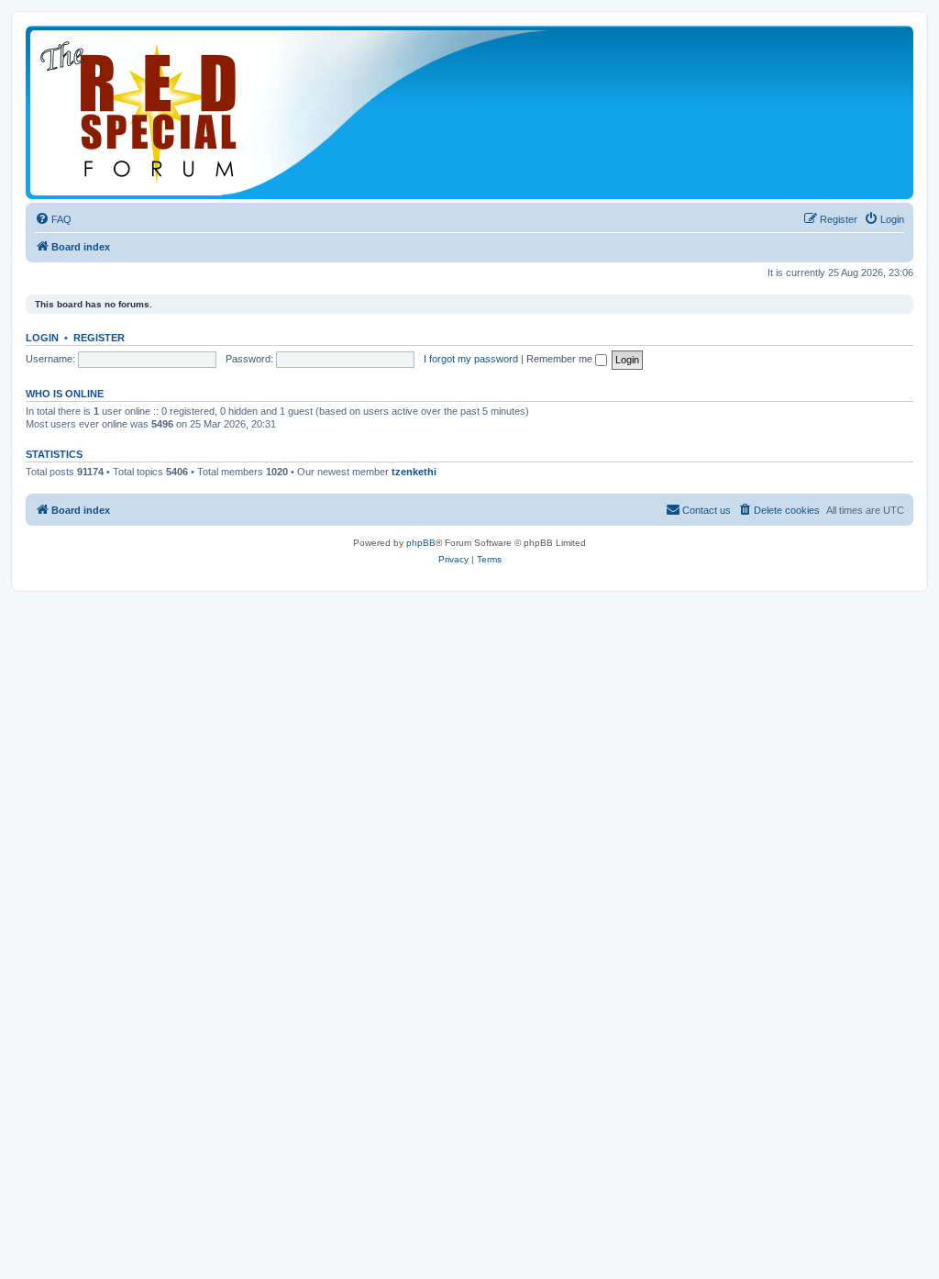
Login (42, 337)
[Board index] (291, 112)
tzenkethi (414, 471)
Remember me (560, 358)
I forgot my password (471, 358)
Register (99, 337)
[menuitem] (53, 219)
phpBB (421, 543)
